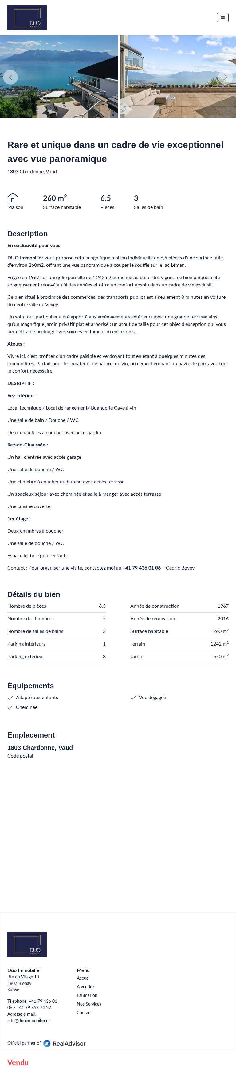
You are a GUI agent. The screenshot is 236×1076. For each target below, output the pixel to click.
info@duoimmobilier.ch (29, 1021)
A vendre (85, 987)
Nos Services (89, 1004)
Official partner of (24, 1043)
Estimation (87, 996)
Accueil (83, 978)
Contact (84, 1013)
